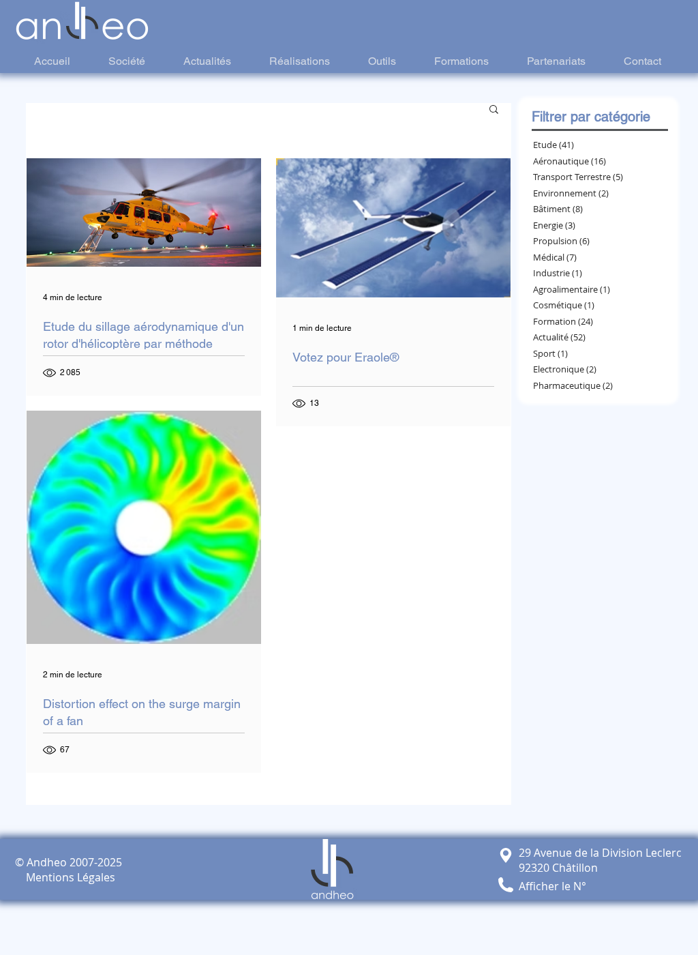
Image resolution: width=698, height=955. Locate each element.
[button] (493, 110)
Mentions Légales (65, 877)
